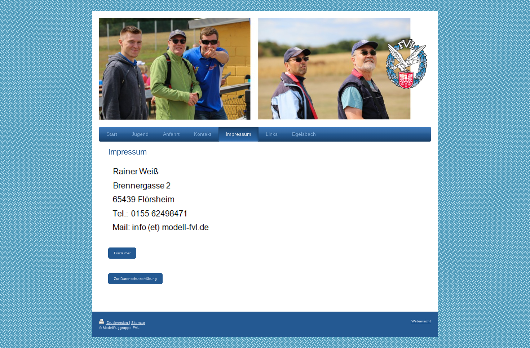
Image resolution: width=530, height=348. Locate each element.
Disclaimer (122, 253)
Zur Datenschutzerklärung (135, 279)
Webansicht (421, 321)
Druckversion (117, 323)
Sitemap (138, 323)
